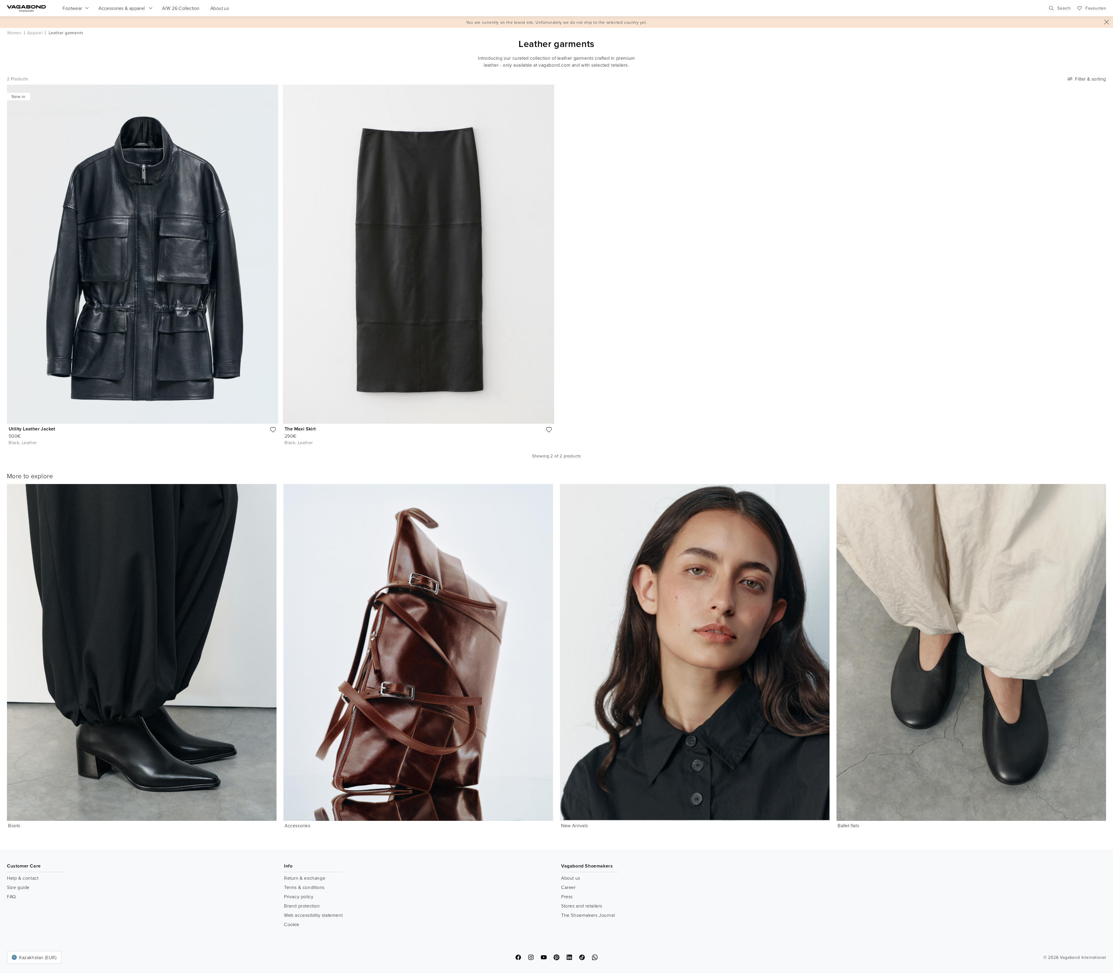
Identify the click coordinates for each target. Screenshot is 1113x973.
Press (567, 896)
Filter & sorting (1090, 79)
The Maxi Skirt (300, 428)
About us (570, 878)
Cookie (291, 924)
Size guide (18, 887)
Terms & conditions (304, 887)
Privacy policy (298, 896)
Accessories (297, 825)
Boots (14, 825)
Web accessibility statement (313, 915)
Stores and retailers (581, 906)
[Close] (1106, 22)
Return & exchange (304, 878)
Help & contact (22, 878)
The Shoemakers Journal (588, 915)
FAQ (11, 896)
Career (568, 887)
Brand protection (302, 906)
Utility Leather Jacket (32, 428)
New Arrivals (574, 825)
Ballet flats (848, 825)
